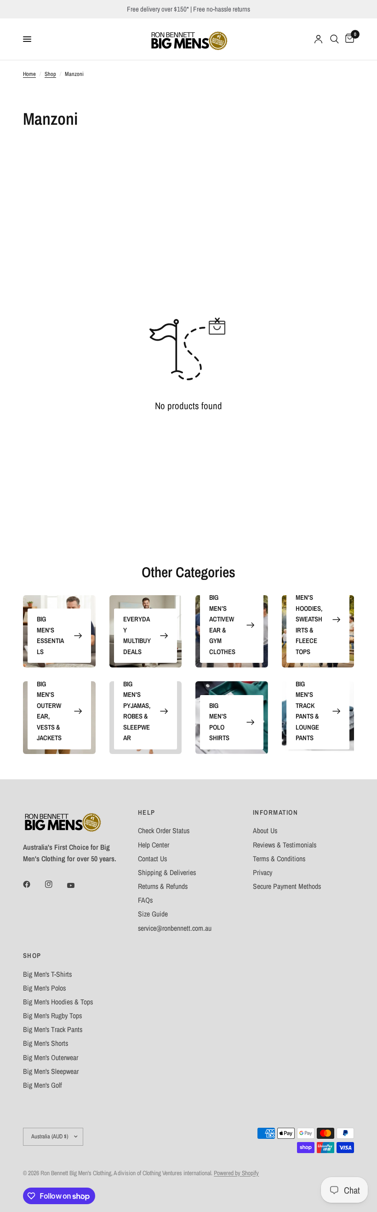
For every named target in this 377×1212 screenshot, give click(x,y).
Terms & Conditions (279, 859)
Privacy (262, 872)
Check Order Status (163, 830)
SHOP (32, 955)
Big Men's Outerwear (50, 1057)
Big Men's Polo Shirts (219, 722)
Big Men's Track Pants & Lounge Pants (307, 711)
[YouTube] (77, 885)
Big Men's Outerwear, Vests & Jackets (49, 711)
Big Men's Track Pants (52, 1029)
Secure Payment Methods (287, 886)
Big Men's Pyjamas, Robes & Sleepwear (136, 711)
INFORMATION (275, 812)
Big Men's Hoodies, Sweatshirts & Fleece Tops (309, 619)
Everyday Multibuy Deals (137, 635)
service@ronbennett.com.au (174, 928)
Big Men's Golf (42, 1085)
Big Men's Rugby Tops (52, 1016)
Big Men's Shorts (45, 1043)
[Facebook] (33, 884)
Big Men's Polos (44, 988)
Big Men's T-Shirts (47, 974)
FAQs (145, 900)
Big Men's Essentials (50, 635)
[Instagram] (55, 884)
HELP (146, 812)
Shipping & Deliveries (167, 872)
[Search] (334, 39)
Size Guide (153, 914)
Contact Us (152, 859)
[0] (348, 39)
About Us (265, 830)
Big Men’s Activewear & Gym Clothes (222, 624)
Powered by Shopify (236, 1173)
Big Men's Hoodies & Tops (58, 1002)
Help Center (153, 845)
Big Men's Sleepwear (51, 1071)
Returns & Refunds (163, 886)
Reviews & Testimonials (284, 845)
